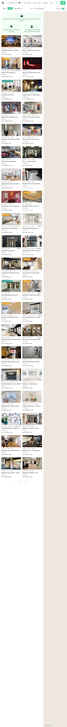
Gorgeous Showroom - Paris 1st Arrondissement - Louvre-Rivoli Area (31, 406)
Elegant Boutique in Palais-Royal (10, 339)
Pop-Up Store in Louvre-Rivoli (30, 273)
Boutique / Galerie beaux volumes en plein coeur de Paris (31, 384)
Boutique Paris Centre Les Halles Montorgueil (10, 362)
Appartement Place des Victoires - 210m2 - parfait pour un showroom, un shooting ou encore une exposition (11, 184)
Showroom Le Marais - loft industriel (30, 473)
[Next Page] (27, 481)
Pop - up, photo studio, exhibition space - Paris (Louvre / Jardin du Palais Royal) (32, 161)
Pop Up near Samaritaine (8, 161)
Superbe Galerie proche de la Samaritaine (31, 362)
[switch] (64, 9)
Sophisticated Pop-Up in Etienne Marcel (11, 406)
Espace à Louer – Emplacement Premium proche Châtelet (31, 450)
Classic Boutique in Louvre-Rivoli (11, 384)
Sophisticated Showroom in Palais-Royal (30, 228)
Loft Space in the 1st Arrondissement (7, 95)
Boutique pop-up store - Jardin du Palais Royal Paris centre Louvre (10, 473)
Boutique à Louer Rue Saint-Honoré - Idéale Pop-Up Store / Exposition (31, 428)
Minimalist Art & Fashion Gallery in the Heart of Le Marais (31, 339)
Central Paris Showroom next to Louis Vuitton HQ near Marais (10, 273)
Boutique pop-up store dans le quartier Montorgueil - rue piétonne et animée (10, 450)
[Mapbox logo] (48, 725)
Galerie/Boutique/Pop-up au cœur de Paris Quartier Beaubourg (9, 295)
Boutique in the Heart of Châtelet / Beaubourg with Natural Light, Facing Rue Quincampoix (11, 139)
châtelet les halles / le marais (10, 50)
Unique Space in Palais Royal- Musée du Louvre (31, 95)
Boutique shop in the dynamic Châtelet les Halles (31, 184)
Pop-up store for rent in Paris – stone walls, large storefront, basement (31, 139)
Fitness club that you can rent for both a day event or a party (32, 73)
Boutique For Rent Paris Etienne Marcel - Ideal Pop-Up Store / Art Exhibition (32, 295)
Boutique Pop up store (7, 250)
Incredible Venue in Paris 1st (30, 206)
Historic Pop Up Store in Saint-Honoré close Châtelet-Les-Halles (32, 117)
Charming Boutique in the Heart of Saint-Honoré (31, 317)
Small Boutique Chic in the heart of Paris (32, 251)
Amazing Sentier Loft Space (9, 228)
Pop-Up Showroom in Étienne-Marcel (10, 428)
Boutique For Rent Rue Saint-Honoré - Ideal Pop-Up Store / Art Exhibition (11, 317)
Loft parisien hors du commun (10, 206)
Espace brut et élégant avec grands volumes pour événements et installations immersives (9, 117)
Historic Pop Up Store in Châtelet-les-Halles (8, 73)
